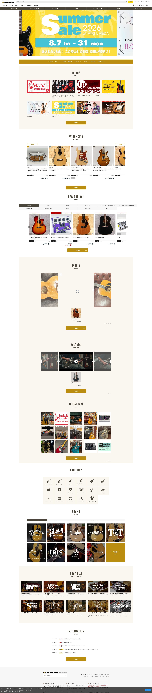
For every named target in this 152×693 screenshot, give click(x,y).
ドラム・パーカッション (95, 519)
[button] (27, 158)
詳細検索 (130, 1)
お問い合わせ (147, 1)
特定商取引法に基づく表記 (99, 676)
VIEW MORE (76, 122)
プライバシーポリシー (11, 691)
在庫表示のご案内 (70, 683)
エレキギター (56, 519)
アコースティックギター (37, 519)
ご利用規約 (84, 676)
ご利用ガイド (142, 1)
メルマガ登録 (106, 674)
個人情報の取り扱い (90, 676)
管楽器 (115, 519)
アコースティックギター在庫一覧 (115, 552)
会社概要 (106, 676)
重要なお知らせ (83, 674)
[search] (126, 2)
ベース (76, 519)
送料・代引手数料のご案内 (94, 683)
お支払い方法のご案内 (49, 683)
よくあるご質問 (136, 1)
